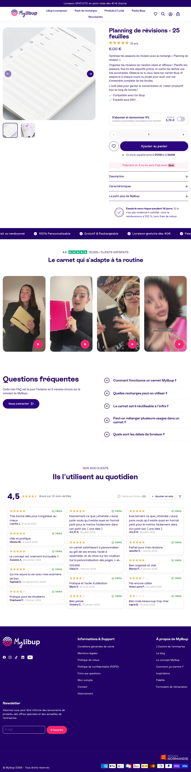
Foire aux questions (89, 673)
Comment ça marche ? (169, 666)
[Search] (163, 14)
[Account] (170, 14)
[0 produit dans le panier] (178, 14)
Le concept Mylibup (167, 659)
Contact (82, 686)
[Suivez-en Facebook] (4, 657)
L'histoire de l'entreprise (170, 646)
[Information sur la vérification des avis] (119, 496)
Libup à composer (56, 10)
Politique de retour (89, 659)
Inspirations (163, 673)
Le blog (160, 653)
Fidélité (160, 680)
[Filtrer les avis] (180, 496)
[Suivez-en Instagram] (10, 657)
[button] (8, 73)
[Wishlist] (155, 14)
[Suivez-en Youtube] (30, 657)
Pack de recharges (86, 10)
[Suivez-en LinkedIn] (23, 657)
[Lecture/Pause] (38, 344)
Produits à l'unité (114, 10)
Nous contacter (19, 403)
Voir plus (74, 565)
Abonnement (85, 693)
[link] (123, 43)
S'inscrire (57, 729)
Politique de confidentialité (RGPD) (98, 666)
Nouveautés (95, 16)
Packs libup (138, 10)
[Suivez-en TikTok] (16, 657)
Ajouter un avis (164, 496)
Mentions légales (88, 653)
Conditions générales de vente (96, 646)
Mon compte (85, 680)
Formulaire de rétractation (171, 686)
